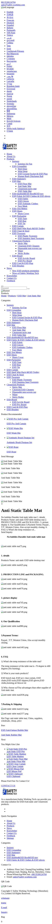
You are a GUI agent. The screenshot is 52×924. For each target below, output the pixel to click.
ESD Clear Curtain (15, 766)
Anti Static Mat (24, 186)
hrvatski (10, 69)
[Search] (2, 286)
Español (10, 25)
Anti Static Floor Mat (16, 761)
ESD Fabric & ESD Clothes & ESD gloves (31, 196)
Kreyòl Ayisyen (13, 121)
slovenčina (11, 106)
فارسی (10, 76)
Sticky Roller (23, 253)
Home (9, 154)
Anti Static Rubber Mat (11, 735)
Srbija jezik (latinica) (16, 128)
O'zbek (10, 131)
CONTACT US (8, 786)
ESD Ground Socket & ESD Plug (33, 174)
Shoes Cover (23, 213)
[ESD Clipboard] (14, 774)
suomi (9, 98)
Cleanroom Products (21, 241)
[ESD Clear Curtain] (16, 764)
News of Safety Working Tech (25, 273)
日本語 (10, 14)
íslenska (10, 56)
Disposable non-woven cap (30, 248)
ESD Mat (16, 181)
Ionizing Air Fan (25, 164)
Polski (9, 66)
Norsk (9, 96)
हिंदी (8, 111)
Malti (9, 118)
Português (11, 30)
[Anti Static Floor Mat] (17, 759)
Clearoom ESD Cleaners (28, 246)
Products (10, 159)
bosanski (10, 74)
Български (12, 61)
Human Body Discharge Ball (30, 176)
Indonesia (11, 113)
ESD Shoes (17, 211)
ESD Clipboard (13, 776)
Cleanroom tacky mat (27, 189)
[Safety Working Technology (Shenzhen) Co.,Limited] (9, 149)
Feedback (11, 281)
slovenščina (12, 108)
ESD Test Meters (19, 208)
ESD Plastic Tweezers (27, 236)
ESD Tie (21, 223)
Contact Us (12, 278)
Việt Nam (11, 32)
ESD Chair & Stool (20, 231)
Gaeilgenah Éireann (15, 51)
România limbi (13, 86)
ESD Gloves (23, 201)
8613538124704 (8, 2)
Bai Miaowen (13, 53)
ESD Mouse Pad (14, 771)
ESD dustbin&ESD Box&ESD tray (28, 194)
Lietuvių (10, 79)
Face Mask (22, 206)
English (10, 12)
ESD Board (17, 256)
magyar (10, 94)
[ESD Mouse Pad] (15, 769)
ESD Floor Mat (24, 184)
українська (12, 71)
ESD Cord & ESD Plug (22, 263)
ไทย (9, 46)
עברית (9, 84)
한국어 (10, 17)
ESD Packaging (19, 216)
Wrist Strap (22, 171)
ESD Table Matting (15, 756)
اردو (8, 64)
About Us (11, 156)
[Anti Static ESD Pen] (17, 749)
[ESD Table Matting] (16, 754)
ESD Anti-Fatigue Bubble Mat (14, 730)
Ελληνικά (11, 89)
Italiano (10, 28)
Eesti (9, 49)
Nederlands (12, 101)
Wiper (20, 251)
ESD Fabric (23, 198)
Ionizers (15, 161)
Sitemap (10, 838)
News (9, 268)
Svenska (10, 103)
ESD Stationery (19, 179)
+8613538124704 (39, 874)
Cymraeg (11, 58)
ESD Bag (22, 221)
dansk (9, 91)
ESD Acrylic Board (26, 258)
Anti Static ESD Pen (16, 751)
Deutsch (10, 23)
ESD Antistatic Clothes (28, 203)
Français (10, 20)
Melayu (10, 116)
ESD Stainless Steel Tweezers (31, 238)
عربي (9, 38)
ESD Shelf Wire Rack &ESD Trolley (28, 228)
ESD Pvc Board (25, 261)
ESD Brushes (18, 266)
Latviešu (10, 81)
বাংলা (8, 126)
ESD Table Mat (24, 191)
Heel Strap (22, 169)
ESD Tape (22, 218)
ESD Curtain (18, 226)
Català (9, 123)
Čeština (10, 43)
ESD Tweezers (18, 233)
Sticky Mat (22, 243)
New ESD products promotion (25, 271)
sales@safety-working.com (13, 5)
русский (10, 40)
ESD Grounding (19, 166)
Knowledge (12, 276)
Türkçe (10, 35)
